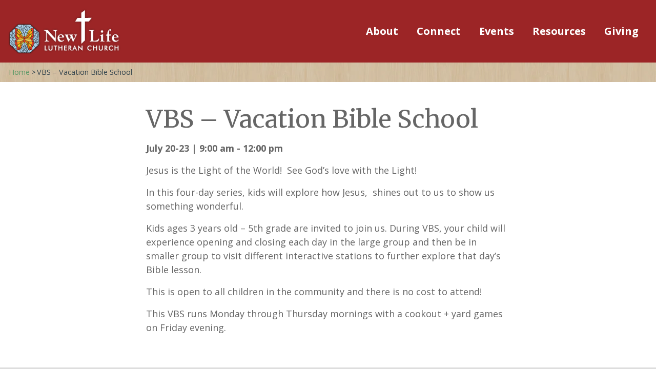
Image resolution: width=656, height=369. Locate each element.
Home (19, 72)
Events (496, 31)
